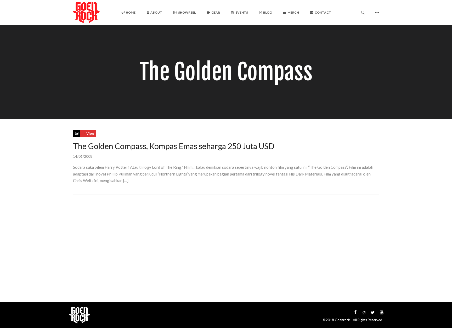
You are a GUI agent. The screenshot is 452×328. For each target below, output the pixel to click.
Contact (323, 12)
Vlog (90, 133)
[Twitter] (373, 312)
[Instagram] (363, 312)
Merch (293, 12)
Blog (267, 12)
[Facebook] (355, 312)
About (156, 12)
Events (241, 12)
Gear (215, 12)
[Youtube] (381, 312)
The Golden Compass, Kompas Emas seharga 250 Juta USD (173, 146)
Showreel (187, 12)
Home (130, 12)
